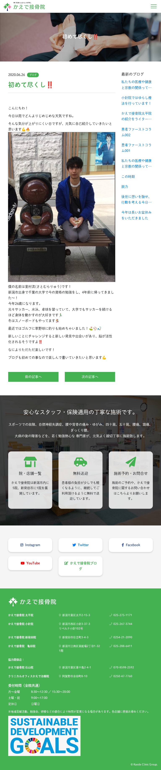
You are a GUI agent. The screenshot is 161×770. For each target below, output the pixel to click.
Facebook (132, 545)
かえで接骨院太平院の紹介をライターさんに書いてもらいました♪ (136, 117)
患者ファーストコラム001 (136, 147)
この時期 (128, 176)
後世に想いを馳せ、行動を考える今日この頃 (136, 200)
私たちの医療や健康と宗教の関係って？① (136, 164)
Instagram (32, 545)
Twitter (83, 545)
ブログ (33, 75)
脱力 (124, 186)
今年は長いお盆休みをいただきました (136, 215)
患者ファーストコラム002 (136, 132)
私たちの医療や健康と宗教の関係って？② (136, 85)
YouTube (33, 563)
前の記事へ (33, 376)
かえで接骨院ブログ (83, 565)
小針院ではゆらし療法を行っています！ (136, 100)
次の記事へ (90, 376)
